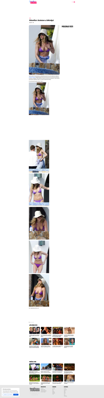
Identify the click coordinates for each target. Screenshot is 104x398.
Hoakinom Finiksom (32, 77)
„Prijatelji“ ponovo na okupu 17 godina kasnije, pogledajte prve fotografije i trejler (58, 336)
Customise (5, 394)
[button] (72, 2)
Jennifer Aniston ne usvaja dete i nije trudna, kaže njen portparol (69, 336)
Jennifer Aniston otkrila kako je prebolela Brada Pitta (58, 346)
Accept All (16, 394)
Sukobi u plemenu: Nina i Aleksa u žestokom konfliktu (46, 372)
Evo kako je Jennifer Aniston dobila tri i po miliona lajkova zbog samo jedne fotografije (34, 347)
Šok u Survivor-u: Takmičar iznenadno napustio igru (57, 383)
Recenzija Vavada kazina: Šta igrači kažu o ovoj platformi (57, 372)
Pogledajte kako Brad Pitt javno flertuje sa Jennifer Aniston (68, 347)
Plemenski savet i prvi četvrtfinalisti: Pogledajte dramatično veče (68, 372)
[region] (11, 392)
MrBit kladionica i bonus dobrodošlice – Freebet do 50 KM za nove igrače (34, 372)
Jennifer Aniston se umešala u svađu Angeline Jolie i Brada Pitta (34, 336)
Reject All (10, 394)
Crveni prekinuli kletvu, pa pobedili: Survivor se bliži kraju (45, 383)
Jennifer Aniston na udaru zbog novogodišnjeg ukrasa (46, 346)
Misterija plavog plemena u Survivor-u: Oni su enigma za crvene (34, 383)
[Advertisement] (52, 11)
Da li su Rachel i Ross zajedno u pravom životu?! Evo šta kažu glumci (46, 336)
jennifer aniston (32, 322)
